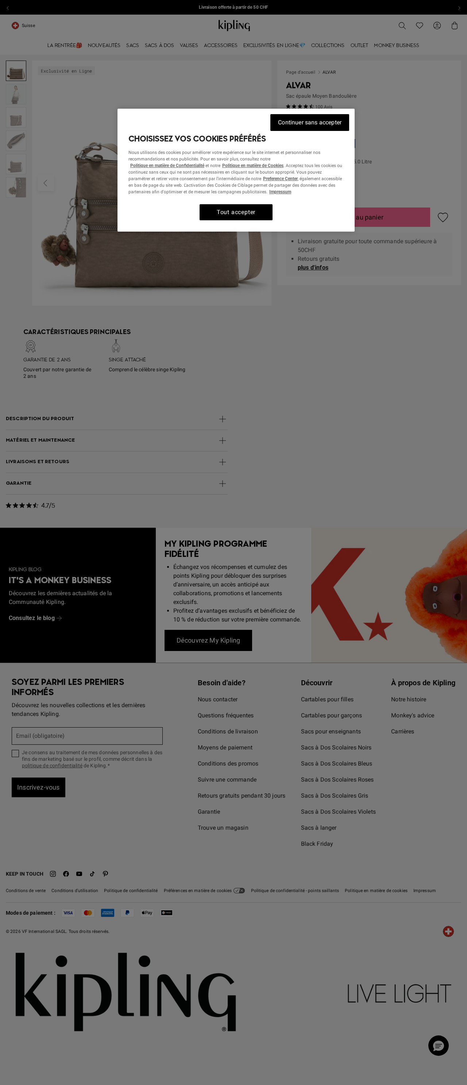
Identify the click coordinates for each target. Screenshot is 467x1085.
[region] (236, 170)
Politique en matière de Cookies (252, 165)
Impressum (280, 191)
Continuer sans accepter (309, 122)
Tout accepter (236, 211)
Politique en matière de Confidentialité (167, 165)
